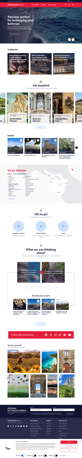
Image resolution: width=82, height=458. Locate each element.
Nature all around (34, 433)
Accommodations (63, 428)
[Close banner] (80, 440)
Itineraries (48, 428)
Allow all (69, 442)
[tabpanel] (24, 188)
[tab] (19, 174)
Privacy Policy (45, 413)
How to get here (63, 423)
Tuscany (48, 423)
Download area (62, 435)
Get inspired (34, 420)
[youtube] (69, 335)
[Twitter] (11, 426)
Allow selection (69, 446)
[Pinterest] (18, 426)
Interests (48, 426)
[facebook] (46, 335)
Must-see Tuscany (34, 423)
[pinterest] (64, 335)
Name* (31, 407)
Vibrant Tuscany (34, 431)
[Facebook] (8, 426)
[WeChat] (24, 426)
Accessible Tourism (63, 433)
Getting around (62, 426)
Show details (62, 455)
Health (60, 438)
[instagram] (55, 335)
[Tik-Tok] (16, 426)
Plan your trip (63, 420)
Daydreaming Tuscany (35, 428)
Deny (69, 450)
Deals (60, 431)
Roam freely (33, 435)
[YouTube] (21, 426)
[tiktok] (60, 335)
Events (48, 433)
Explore (48, 420)
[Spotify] (26, 426)
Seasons (48, 431)
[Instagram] (13, 426)
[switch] (34, 456)
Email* (54, 407)
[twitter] (51, 335)
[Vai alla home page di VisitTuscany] (16, 4)
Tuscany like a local (35, 426)
